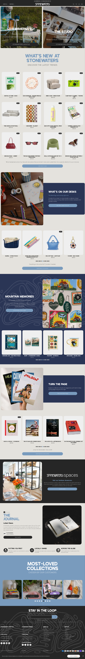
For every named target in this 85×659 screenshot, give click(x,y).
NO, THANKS (51, 337)
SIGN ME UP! (51, 333)
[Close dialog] (58, 319)
